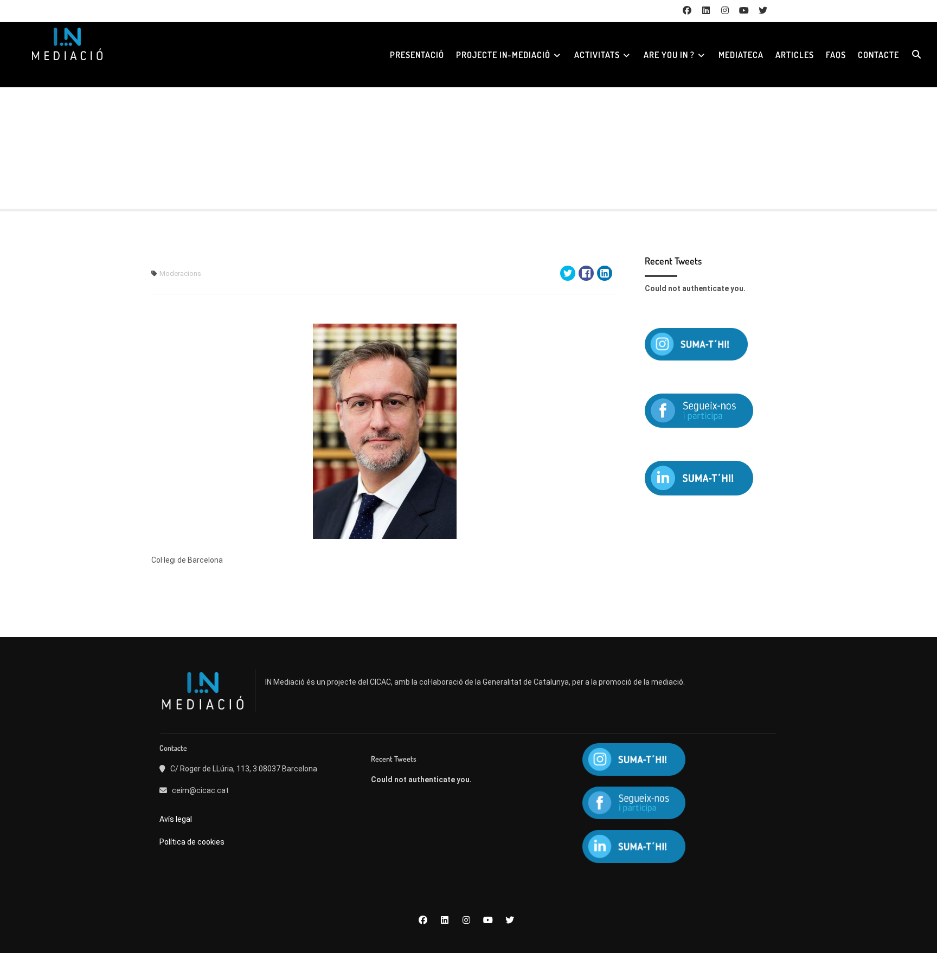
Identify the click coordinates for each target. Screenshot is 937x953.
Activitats (597, 54)
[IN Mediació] (67, 44)
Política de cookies (191, 842)
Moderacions (180, 273)
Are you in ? (669, 54)
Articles (794, 54)
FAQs (836, 54)
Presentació (417, 54)
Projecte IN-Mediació (503, 54)
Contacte (878, 54)
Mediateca (740, 54)
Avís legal (176, 819)
